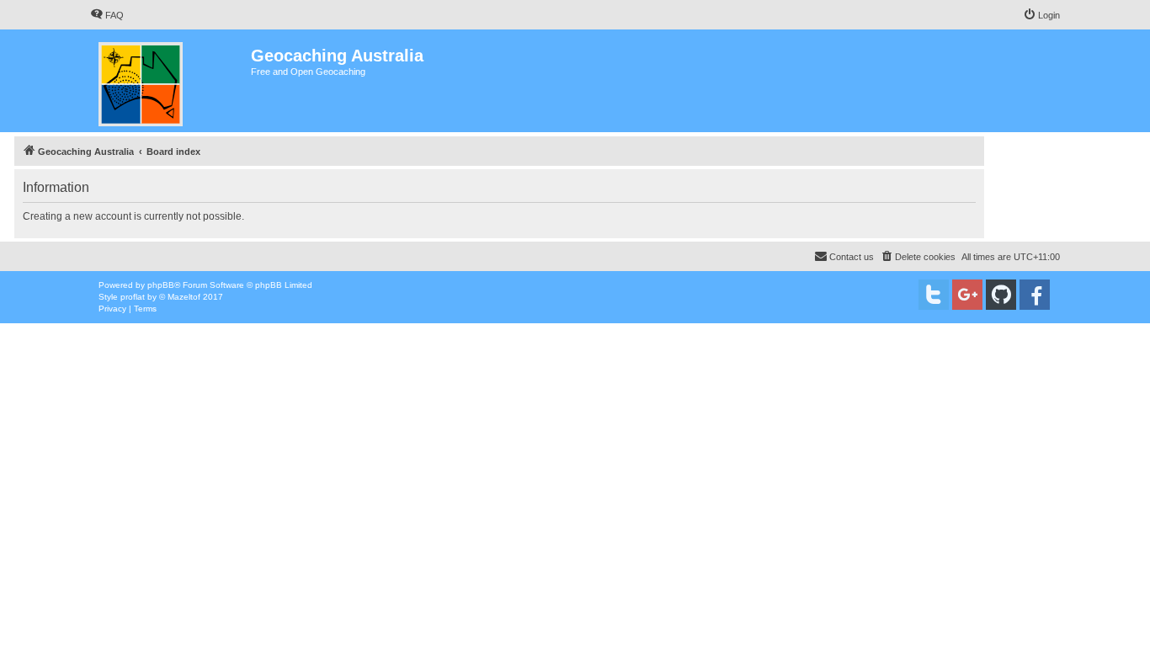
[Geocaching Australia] (170, 81)
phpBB (160, 285)
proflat (132, 296)
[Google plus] (967, 294)
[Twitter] (933, 294)
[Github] (1001, 294)
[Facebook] (1035, 294)
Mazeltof (184, 296)
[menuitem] (107, 15)
